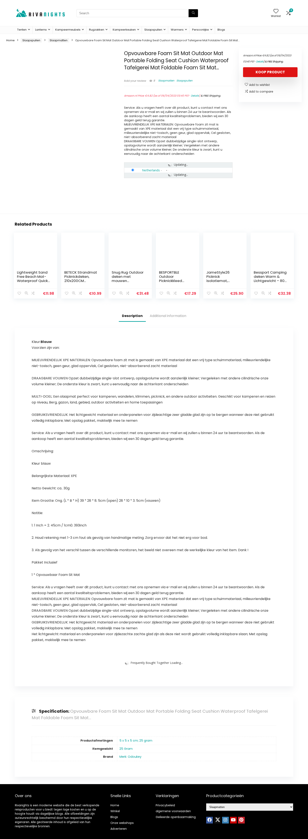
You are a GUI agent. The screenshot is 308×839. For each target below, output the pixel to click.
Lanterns (41, 30)
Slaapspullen (153, 30)
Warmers (177, 30)
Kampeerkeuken (124, 30)
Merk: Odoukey (130, 757)
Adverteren (118, 829)
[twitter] (217, 820)
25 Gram (126, 749)
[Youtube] (233, 820)
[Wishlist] (275, 11)
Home (10, 40)
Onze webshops (122, 823)
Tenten (22, 30)
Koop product (270, 72)
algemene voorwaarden (173, 811)
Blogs (221, 30)
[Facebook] (209, 820)
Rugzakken (96, 30)
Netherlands (151, 170)
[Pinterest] (241, 820)
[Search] (193, 13)
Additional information (168, 315)
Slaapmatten (58, 40)
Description (132, 315)
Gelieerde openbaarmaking (176, 817)
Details (195, 95)
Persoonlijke (200, 30)
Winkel (115, 811)
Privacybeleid (165, 805)
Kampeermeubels (67, 30)
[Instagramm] (225, 820)
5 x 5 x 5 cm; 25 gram (135, 740)
